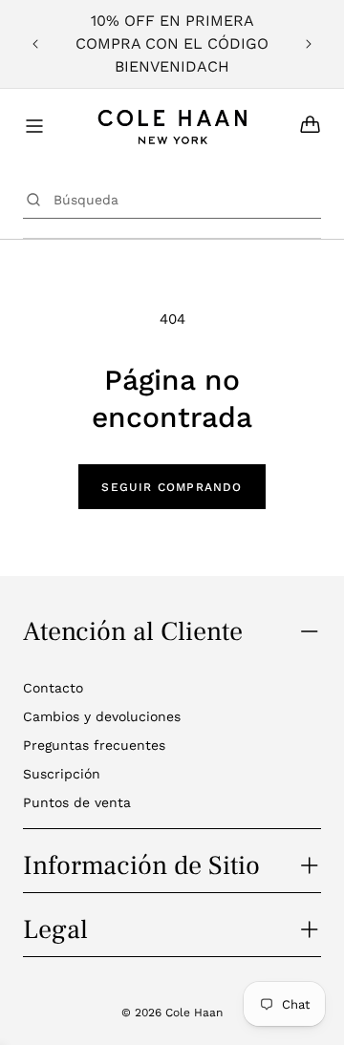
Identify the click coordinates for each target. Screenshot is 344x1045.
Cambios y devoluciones (102, 716)
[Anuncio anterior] (35, 44)
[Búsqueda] (33, 199)
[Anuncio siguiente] (309, 44)
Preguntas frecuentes (94, 745)
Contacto (53, 687)
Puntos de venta (77, 802)
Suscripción (61, 773)
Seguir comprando (171, 487)
